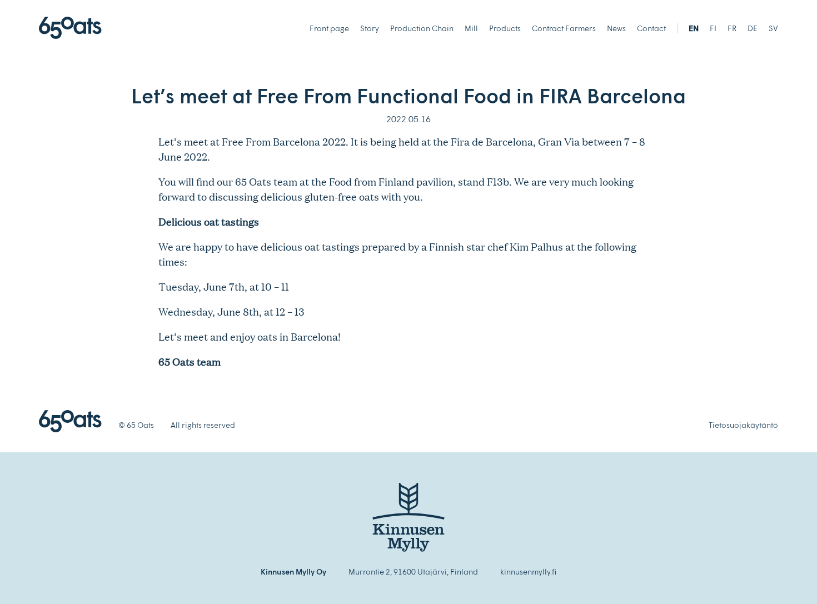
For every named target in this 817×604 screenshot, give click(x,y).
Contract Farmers (564, 28)
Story (369, 28)
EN (694, 28)
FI (713, 28)
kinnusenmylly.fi (528, 571)
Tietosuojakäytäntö (743, 425)
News (616, 28)
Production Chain (422, 28)
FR (732, 28)
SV (773, 28)
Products (505, 28)
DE (753, 28)
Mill (471, 28)
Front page (329, 28)
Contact (651, 28)
